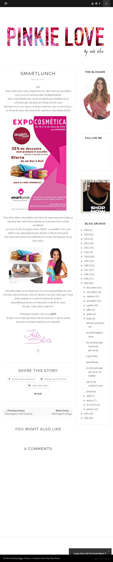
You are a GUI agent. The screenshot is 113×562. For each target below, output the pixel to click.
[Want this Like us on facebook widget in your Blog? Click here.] (109, 559)
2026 (86, 230)
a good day (92, 356)
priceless (91, 391)
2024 (86, 239)
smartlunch (92, 362)
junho (90, 314)
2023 (86, 243)
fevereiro (92, 404)
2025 (86, 234)
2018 (86, 265)
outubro (91, 296)
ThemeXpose (55, 558)
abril (89, 396)
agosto (90, 305)
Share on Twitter (55, 379)
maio (89, 318)
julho (89, 309)
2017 (86, 269)
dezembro (92, 287)
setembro (92, 300)
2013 (86, 413)
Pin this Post (40, 385)
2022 (86, 247)
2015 (86, 278)
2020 (86, 256)
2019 (86, 261)
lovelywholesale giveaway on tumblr (94, 372)
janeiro (90, 409)
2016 (86, 274)
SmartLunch (53, 94)
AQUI (43, 229)
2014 (86, 283)
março (90, 400)
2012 (86, 418)
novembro (92, 292)
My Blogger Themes (22, 558)
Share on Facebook (23, 379)
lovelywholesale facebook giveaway (94, 346)
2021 (86, 252)
